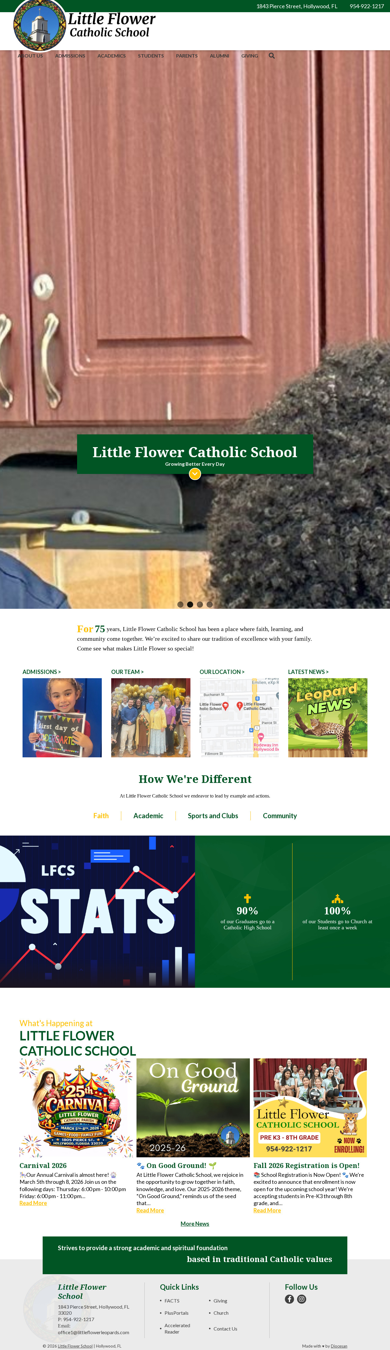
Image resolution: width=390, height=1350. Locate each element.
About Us (30, 55)
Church (221, 1313)
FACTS (172, 1300)
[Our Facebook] (289, 1299)
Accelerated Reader (177, 1328)
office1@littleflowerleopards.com (93, 1332)
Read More (33, 1203)
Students (151, 55)
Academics (112, 55)
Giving (249, 55)
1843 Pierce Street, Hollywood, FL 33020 (93, 1310)
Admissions (70, 55)
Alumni (219, 55)
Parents (187, 55)
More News (195, 1223)
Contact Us (225, 1328)
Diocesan (339, 1346)
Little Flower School (75, 1346)
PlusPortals (177, 1313)
